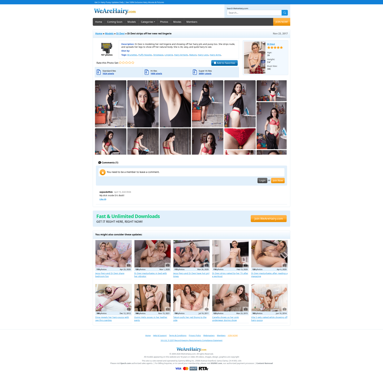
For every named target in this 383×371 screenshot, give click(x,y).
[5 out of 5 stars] (132, 62)
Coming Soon (114, 21)
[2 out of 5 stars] (123, 62)
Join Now (278, 180)
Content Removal (264, 363)
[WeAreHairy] (191, 349)
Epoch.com (125, 363)
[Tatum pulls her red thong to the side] (191, 297)
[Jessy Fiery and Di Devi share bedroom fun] (113, 254)
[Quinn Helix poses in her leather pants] (152, 297)
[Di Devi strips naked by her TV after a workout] (230, 254)
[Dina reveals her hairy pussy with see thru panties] (113, 297)
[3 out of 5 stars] (126, 62)
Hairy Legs (203, 54)
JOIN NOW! (282, 21)
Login (262, 180)
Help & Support (160, 335)
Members (191, 21)
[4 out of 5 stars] (129, 62)
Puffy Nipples (145, 54)
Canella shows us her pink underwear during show (225, 319)
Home (98, 21)
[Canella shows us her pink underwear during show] (230, 297)
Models (131, 21)
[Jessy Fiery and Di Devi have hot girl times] (191, 254)
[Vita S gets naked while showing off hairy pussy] (269, 297)
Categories (147, 21)
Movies (177, 21)
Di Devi (120, 33)
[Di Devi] (255, 58)
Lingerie (169, 54)
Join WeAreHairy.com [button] (268, 219)
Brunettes (132, 54)
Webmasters (209, 335)
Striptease (158, 54)
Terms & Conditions (177, 335)
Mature (193, 54)
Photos (164, 21)
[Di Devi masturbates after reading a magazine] (269, 254)
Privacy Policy (195, 335)
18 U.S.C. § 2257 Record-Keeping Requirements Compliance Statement (191, 340)
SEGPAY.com (216, 363)
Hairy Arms (215, 54)
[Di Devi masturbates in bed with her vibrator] (152, 254)
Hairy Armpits (181, 54)
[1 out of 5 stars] (120, 62)
